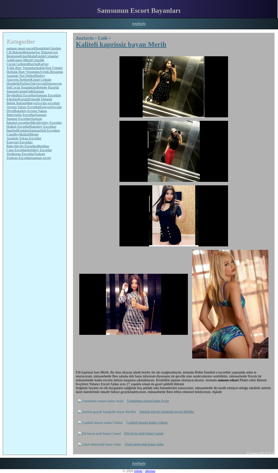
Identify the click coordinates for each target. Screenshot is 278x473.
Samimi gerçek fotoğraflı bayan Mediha (166, 411)
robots (138, 471)
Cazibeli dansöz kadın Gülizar (147, 422)
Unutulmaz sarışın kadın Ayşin (148, 401)
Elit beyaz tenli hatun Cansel (143, 433)
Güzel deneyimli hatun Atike (144, 444)
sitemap (150, 471)
